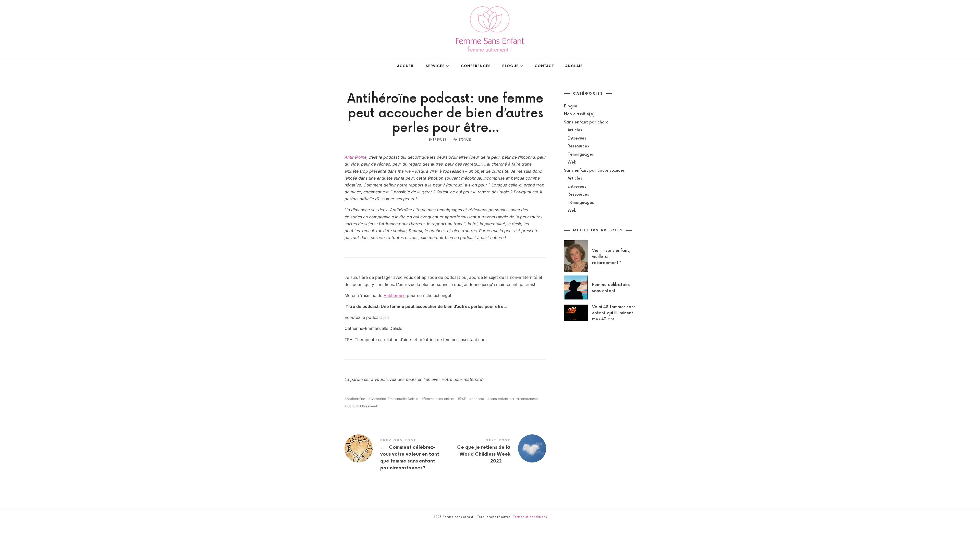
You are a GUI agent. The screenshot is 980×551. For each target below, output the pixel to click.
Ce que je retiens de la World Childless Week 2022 (495, 451)
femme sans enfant (439, 398)
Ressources (578, 146)
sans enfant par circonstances (513, 398)
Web (572, 162)
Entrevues (437, 139)
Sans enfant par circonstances (594, 170)
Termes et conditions (530, 517)
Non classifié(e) (579, 114)
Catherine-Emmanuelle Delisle (394, 398)
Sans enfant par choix (586, 122)
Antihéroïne (355, 157)
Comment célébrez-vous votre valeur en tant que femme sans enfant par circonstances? (395, 455)
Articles (575, 130)
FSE (463, 398)
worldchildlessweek (362, 406)
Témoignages (581, 154)
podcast (477, 398)
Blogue (570, 106)
